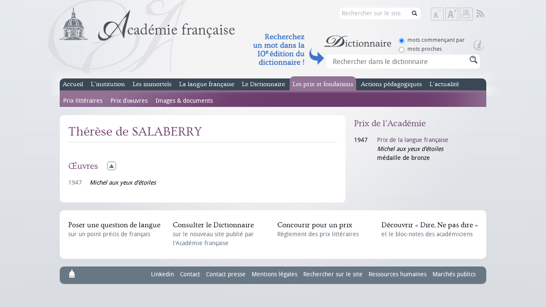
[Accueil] (147, 24)
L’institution (108, 84)
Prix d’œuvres (129, 100)
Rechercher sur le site (333, 274)
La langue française (206, 84)
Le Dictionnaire (263, 84)
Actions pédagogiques (391, 84)
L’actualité (444, 84)
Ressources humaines (398, 274)
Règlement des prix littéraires (318, 229)
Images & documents (184, 100)
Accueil (73, 84)
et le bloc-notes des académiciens (429, 229)
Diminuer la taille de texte (443, 14)
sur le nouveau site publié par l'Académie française (213, 234)
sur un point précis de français (114, 229)
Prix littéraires (82, 100)
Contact (190, 274)
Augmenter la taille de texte (457, 14)
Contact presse (226, 274)
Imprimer (466, 14)
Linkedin (162, 274)
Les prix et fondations (323, 84)
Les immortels (152, 84)
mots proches (424, 49)
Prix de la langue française (412, 140)
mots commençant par (436, 40)
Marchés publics (454, 274)
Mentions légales (274, 274)
